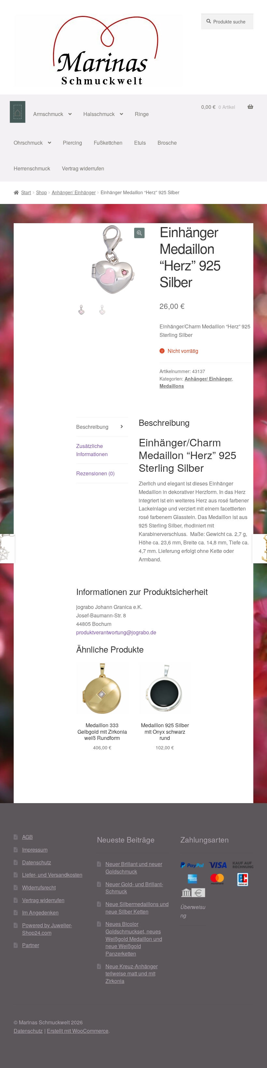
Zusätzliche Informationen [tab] (92, 450)
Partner (30, 945)
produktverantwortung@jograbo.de (116, 632)
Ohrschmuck (28, 142)
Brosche (167, 142)
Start (26, 192)
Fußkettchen (108, 142)
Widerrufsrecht (39, 887)
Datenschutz (36, 862)
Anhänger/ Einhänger (74, 192)
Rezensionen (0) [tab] (95, 473)
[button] (139, 233)
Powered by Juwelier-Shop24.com (47, 928)
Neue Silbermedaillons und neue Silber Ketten (137, 907)
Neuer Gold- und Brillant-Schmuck (134, 887)
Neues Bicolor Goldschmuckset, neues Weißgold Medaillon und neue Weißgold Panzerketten (133, 938)
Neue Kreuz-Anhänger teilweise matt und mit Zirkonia (131, 973)
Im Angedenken (40, 912)
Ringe (142, 114)
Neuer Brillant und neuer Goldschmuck (133, 867)
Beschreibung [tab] (92, 426)
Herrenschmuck (32, 168)
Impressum (35, 849)
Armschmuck (48, 114)
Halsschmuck (99, 114)
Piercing (72, 142)
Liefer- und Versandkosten (52, 874)
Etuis (140, 142)
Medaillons (172, 385)
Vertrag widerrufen (83, 168)
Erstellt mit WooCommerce (77, 1030)
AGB (27, 837)
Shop (41, 192)
